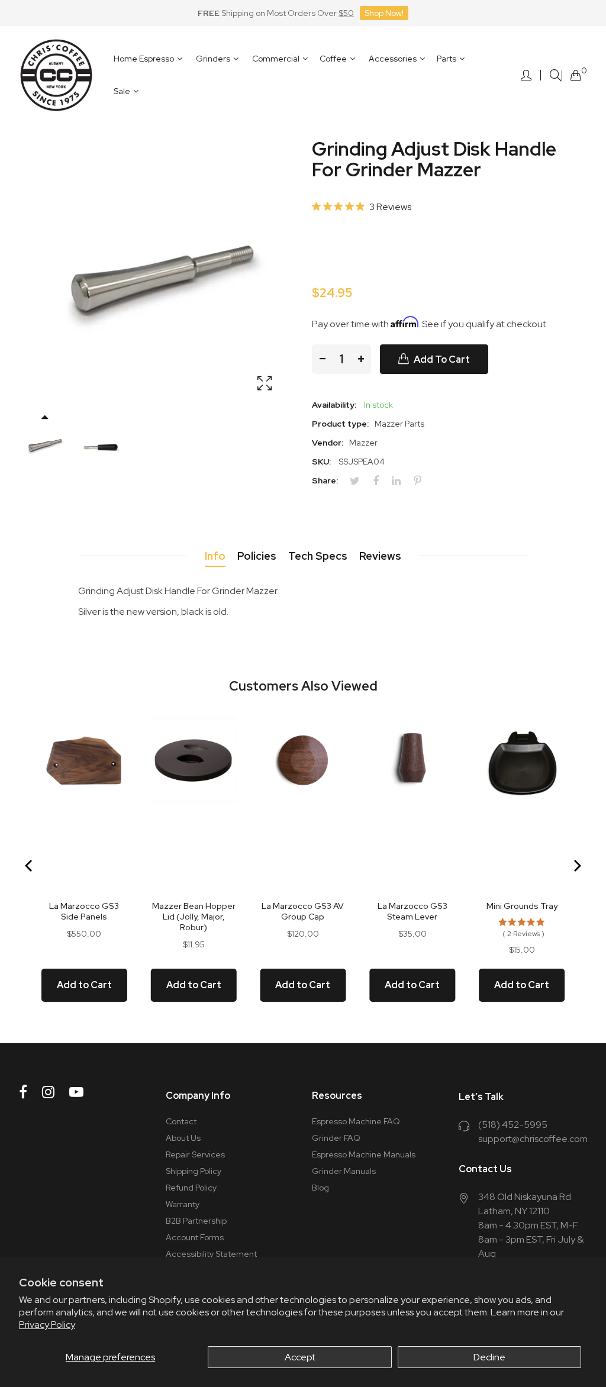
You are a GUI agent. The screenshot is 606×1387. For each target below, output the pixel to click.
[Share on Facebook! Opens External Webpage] (380, 481)
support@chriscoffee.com (533, 1139)
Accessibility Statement (211, 1254)
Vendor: (327, 442)
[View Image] (264, 384)
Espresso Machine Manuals (363, 1154)
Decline (489, 1357)
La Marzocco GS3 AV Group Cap (303, 911)
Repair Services (195, 1154)
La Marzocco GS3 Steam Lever (412, 911)
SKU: (321, 461)
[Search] (556, 75)
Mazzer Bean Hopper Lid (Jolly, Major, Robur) (194, 917)
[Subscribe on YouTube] (76, 1092)
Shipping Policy (193, 1171)
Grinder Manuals (344, 1171)
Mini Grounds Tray (521, 906)
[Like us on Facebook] (23, 1092)
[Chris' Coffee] (56, 75)
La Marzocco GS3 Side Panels (84, 911)
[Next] (576, 866)
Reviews (380, 556)
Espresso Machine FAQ (356, 1121)
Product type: (340, 423)
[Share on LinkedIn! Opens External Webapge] (401, 481)
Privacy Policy (47, 1324)
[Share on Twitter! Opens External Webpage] (359, 481)
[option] (44, 445)
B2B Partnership (196, 1220)
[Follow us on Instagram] (48, 1092)
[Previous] (29, 866)
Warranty (182, 1204)
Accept (300, 1357)
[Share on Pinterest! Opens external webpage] (422, 481)
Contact (181, 1121)
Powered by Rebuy (303, 1035)
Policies (256, 556)
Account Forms (195, 1237)
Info (215, 556)
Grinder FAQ (336, 1138)
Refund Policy (191, 1187)
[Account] (526, 75)
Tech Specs (317, 556)
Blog (320, 1187)
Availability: (334, 404)
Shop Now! (384, 13)
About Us (183, 1138)
